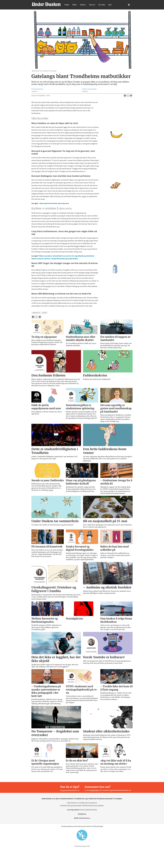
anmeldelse (36, 313)
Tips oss (92, 5)
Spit (110, 5)
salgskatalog (94, 790)
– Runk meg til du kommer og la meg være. (53, 203)
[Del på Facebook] (124, 95)
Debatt (83, 5)
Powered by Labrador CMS (82, 846)
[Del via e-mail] (131, 95)
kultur (44, 313)
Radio (67, 5)
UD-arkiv (101, 5)
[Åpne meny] (129, 4)
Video (74, 5)
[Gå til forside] (46, 4)
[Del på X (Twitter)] (128, 95)
